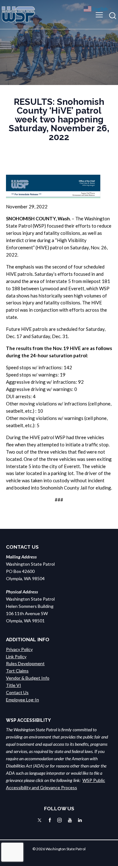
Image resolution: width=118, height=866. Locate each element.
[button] (99, 14)
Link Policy (16, 656)
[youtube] (70, 820)
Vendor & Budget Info (27, 678)
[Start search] (113, 15)
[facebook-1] (49, 820)
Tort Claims (17, 670)
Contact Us (17, 692)
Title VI (13, 685)
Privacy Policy (19, 649)
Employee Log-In (22, 699)
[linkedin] (80, 820)
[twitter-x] (39, 820)
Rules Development (25, 663)
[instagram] (59, 820)
